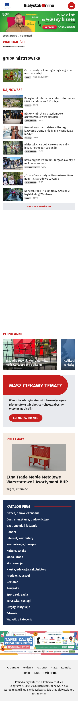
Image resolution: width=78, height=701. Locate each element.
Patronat (42, 667)
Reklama (12, 582)
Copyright (15, 686)
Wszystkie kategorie (19, 619)
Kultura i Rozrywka (32, 167)
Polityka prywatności (27, 682)
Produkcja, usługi (18, 575)
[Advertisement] (39, 270)
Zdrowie (12, 613)
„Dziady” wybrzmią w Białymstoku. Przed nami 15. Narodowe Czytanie (49, 177)
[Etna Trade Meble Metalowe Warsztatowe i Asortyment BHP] (39, 457)
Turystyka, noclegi (19, 600)
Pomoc (26, 672)
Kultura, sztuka (16, 550)
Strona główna (10, 36)
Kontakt (66, 667)
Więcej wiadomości (37, 206)
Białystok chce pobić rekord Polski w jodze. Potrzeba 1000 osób (46, 146)
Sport (27, 77)
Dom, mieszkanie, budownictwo (28, 519)
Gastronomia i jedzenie (22, 525)
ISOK (37, 672)
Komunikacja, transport (22, 544)
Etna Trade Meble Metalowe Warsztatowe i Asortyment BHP (37, 479)
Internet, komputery (20, 538)
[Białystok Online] (39, 6)
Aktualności (30, 121)
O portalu (13, 667)
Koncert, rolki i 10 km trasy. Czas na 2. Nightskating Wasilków (47, 192)
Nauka (27, 105)
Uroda (28, 138)
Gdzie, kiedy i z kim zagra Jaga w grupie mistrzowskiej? (48, 72)
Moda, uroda (15, 557)
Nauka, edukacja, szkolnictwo (26, 569)
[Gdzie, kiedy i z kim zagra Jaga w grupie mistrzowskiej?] (13, 75)
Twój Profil (49, 672)
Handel (11, 532)
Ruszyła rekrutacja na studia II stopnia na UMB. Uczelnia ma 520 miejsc (49, 100)
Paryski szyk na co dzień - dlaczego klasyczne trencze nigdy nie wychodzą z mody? (48, 131)
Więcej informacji (18, 489)
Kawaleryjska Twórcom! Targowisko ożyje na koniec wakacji (49, 161)
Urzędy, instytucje (18, 607)
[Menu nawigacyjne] (71, 5)
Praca (54, 667)
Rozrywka (13, 588)
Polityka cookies (53, 682)
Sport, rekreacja (17, 594)
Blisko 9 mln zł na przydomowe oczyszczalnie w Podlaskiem (43, 115)
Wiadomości (26, 36)
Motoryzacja (15, 563)
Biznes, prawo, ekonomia (23, 513)
